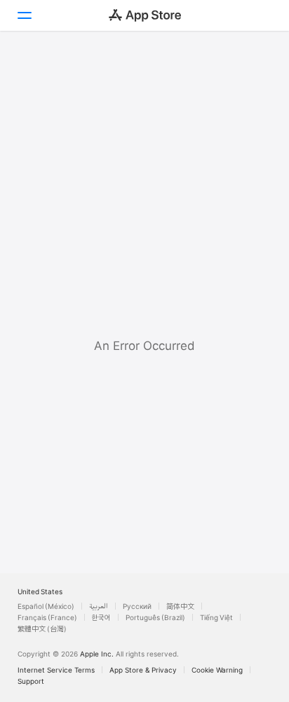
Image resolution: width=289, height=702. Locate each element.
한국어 (101, 617)
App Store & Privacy (143, 669)
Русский (137, 606)
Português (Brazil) (155, 617)
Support (31, 681)
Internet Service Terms (56, 669)
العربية (98, 606)
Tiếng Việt (216, 617)
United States (40, 591)
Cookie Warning (217, 669)
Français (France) (47, 617)
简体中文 (180, 606)
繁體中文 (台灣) (42, 628)
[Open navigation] (23, 15)
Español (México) (46, 606)
